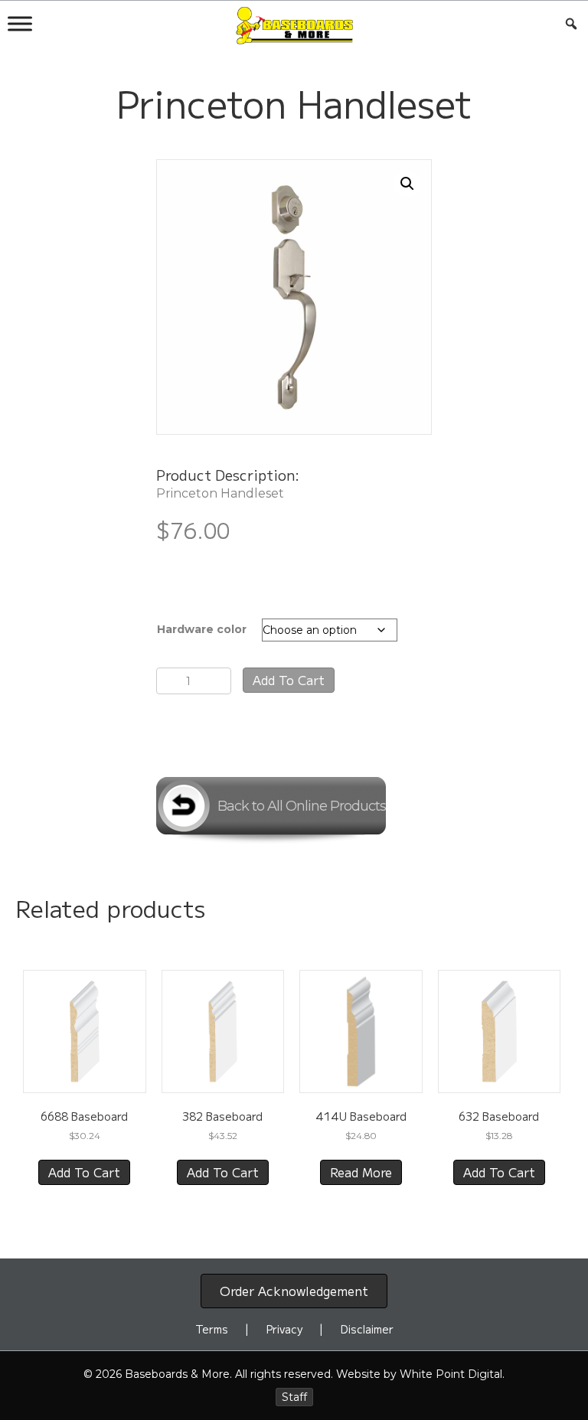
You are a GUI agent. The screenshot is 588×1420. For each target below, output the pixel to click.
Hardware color (202, 629)
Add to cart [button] (84, 1172)
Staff (294, 1397)
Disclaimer (367, 1329)
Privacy (284, 1329)
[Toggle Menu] (20, 23)
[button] (407, 183)
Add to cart (289, 680)
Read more (361, 1172)
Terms (211, 1329)
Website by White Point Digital (419, 1374)
